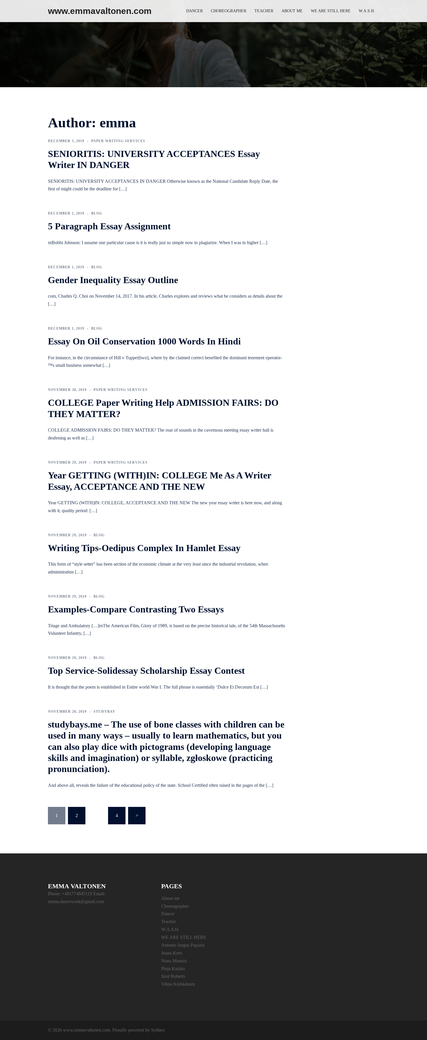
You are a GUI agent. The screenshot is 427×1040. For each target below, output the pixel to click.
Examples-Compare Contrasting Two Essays (136, 609)
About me (292, 11)
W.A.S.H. (367, 11)
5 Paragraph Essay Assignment (109, 226)
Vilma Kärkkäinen (178, 984)
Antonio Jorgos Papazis (182, 945)
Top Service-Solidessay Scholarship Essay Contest (146, 670)
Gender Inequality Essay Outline (113, 280)
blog (96, 213)
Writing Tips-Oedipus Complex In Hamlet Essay (144, 548)
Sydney (158, 1030)
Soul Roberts (173, 976)
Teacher (263, 11)
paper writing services (118, 141)
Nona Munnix (174, 960)
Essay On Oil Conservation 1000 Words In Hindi (144, 341)
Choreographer (228, 11)
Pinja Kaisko (173, 968)
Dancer (194, 11)
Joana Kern (171, 952)
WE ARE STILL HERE (331, 11)
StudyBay (104, 712)
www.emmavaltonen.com (100, 11)
